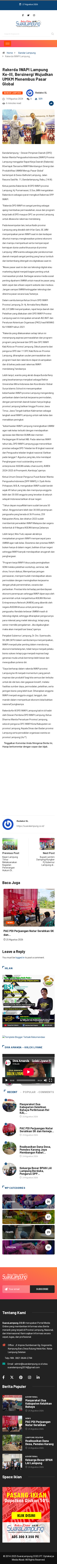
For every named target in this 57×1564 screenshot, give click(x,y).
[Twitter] (28, 15)
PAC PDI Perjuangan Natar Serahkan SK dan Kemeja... (37, 1130)
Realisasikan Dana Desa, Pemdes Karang (39, 1442)
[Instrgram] (34, 15)
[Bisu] (45, 1080)
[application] (28, 1068)
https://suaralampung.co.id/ (30, 826)
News (9, 923)
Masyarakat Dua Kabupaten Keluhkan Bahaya (38, 1403)
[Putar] (6, 1080)
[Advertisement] (28, 783)
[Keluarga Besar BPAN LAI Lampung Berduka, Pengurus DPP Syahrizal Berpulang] (12, 1462)
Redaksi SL (41, 92)
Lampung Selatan (28, 1144)
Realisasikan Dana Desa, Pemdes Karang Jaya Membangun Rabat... (35, 1149)
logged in (20, 957)
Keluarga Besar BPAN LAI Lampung (39, 1461)
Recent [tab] (12, 1092)
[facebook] (23, 15)
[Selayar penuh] (50, 1080)
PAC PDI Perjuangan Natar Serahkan (38, 1423)
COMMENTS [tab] (46, 1092)
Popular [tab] (29, 1092)
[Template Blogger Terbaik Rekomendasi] (23, 1037)
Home (10, 53)
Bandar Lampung (27, 53)
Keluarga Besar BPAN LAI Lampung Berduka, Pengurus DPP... (36, 1170)
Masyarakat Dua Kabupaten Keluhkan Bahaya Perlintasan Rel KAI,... (34, 1108)
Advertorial (26, 1101)
